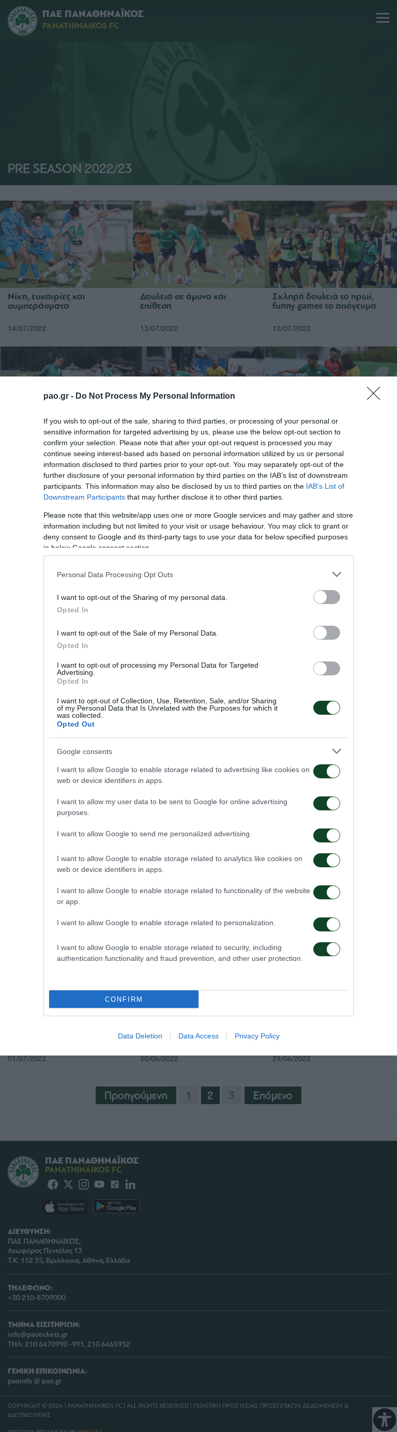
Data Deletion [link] (140, 1036)
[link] (377, 396)
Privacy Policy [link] (257, 1036)
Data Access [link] (198, 1036)
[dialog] (198, 716)
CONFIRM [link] (124, 999)
